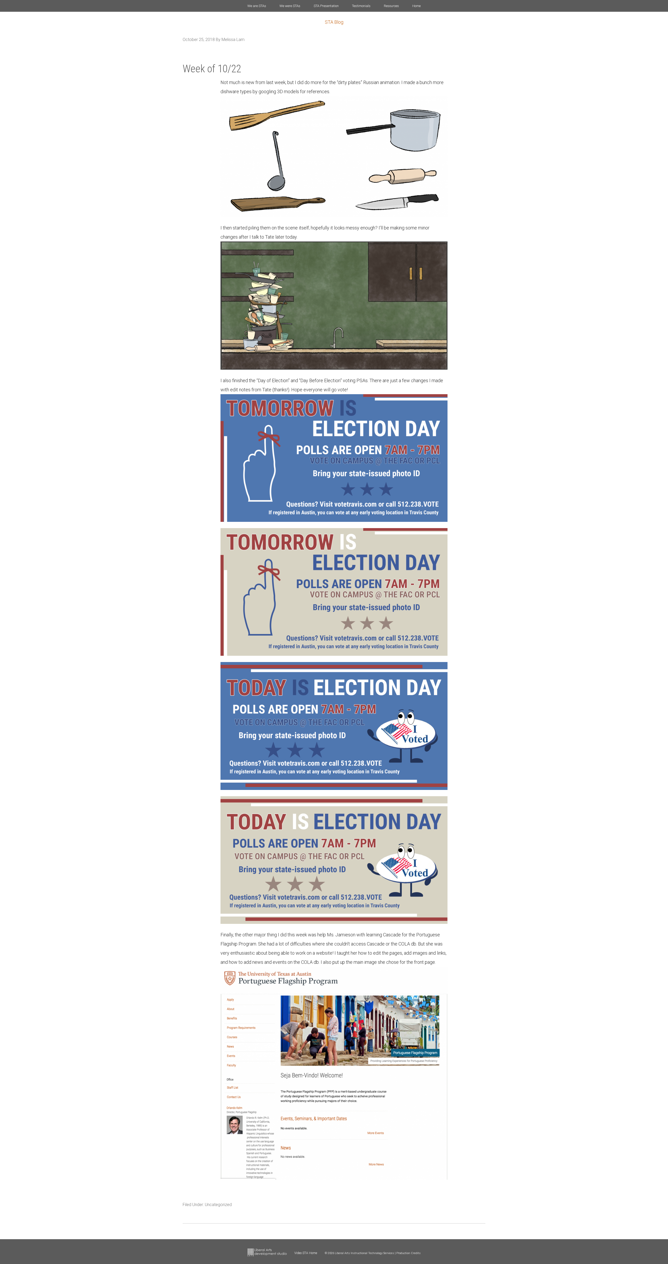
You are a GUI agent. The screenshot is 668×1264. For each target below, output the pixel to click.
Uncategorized (218, 1204)
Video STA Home (305, 1253)
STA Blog (334, 22)
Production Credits (408, 1253)
